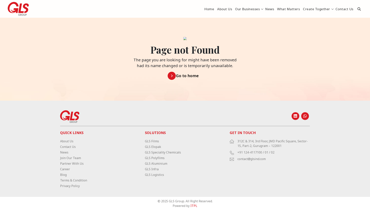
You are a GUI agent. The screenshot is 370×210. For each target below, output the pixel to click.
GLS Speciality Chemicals (163, 152)
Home (209, 9)
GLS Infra (152, 169)
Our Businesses (247, 9)
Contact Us (344, 9)
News (269, 9)
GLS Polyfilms (155, 158)
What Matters (288, 9)
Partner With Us (72, 163)
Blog (63, 175)
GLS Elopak (153, 147)
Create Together (316, 9)
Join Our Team (70, 158)
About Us (224, 9)
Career (65, 169)
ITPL (193, 206)
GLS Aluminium (156, 163)
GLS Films (152, 141)
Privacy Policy (70, 186)
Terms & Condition (73, 180)
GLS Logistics (154, 175)
